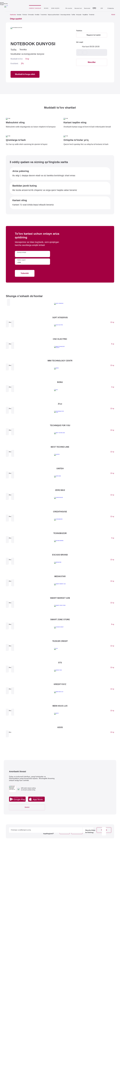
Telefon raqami (21, 260)
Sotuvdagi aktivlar (65, 14)
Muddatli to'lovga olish (25, 74)
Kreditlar (37, 14)
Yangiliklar (85, 14)
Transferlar (43, 14)
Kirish (113, 14)
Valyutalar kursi (78, 8)
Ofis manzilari (68, 8)
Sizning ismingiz (21, 252)
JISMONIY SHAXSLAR (35, 8)
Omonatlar (31, 14)
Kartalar (19, 14)
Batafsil (27, 807)
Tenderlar (91, 14)
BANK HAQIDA (55, 8)
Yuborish (25, 273)
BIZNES (46, 8)
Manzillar (92, 62)
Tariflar (73, 14)
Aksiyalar (78, 14)
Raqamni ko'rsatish (94, 35)
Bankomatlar (87, 8)
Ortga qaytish (16, 19)
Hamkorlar (13, 14)
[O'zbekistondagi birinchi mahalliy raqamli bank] (15, 7)
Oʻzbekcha (110, 8)
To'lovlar (24, 14)
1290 (101, 8)
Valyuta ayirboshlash (53, 14)
